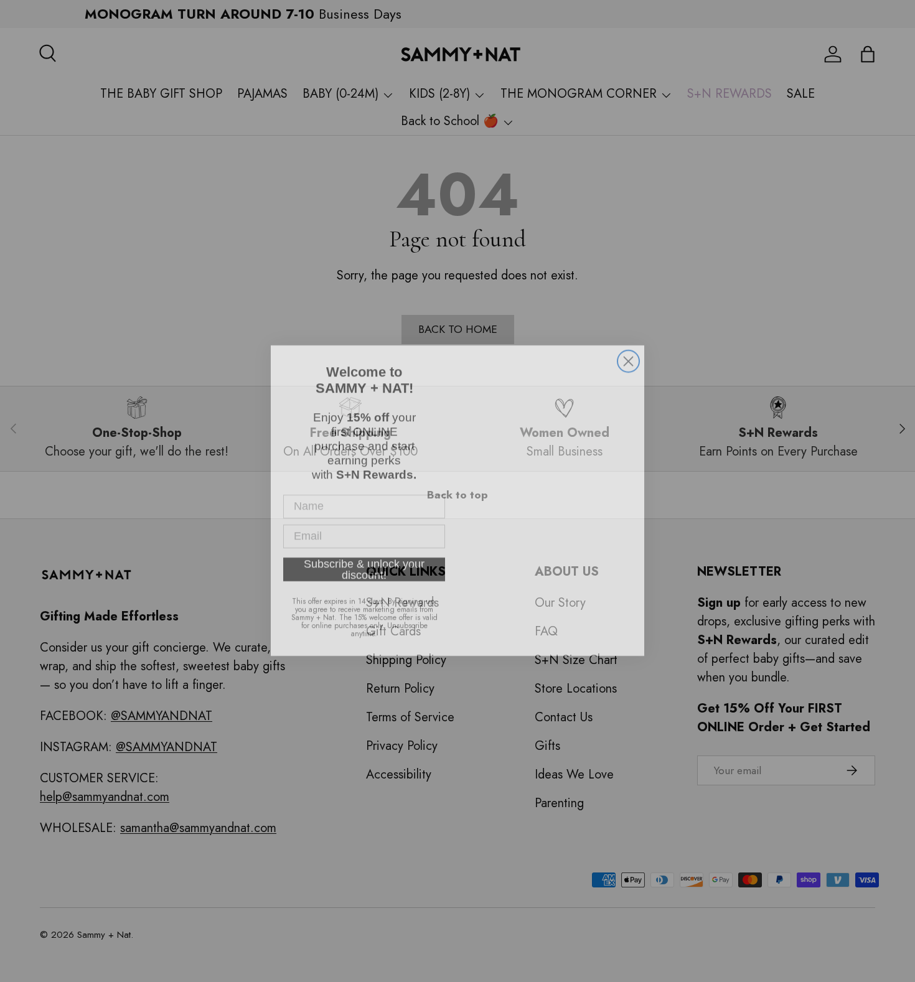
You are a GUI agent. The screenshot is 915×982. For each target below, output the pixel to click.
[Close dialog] (628, 352)
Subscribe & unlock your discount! (364, 560)
